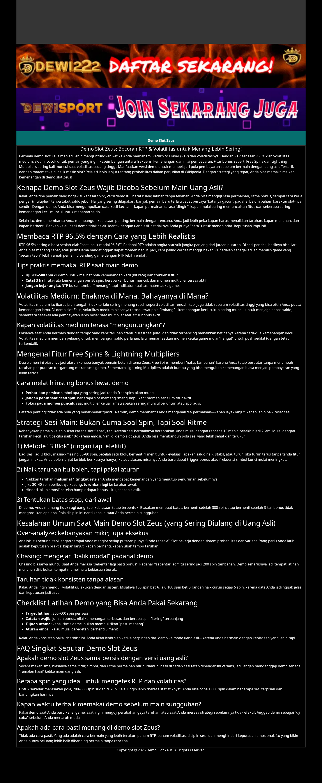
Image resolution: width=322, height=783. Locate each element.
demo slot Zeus (46, 156)
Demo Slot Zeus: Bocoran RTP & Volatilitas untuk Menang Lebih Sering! (161, 148)
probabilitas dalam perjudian (156, 171)
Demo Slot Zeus (161, 140)
